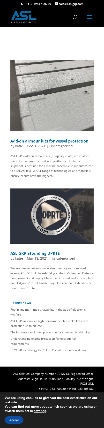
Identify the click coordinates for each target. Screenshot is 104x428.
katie (19, 146)
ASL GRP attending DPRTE (35, 253)
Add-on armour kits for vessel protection (49, 141)
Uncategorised (61, 146)
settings (40, 411)
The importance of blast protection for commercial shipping (50, 332)
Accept (14, 420)
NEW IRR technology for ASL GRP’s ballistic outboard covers (49, 350)
